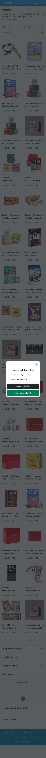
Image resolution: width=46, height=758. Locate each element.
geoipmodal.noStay (23, 386)
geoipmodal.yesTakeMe (23, 393)
